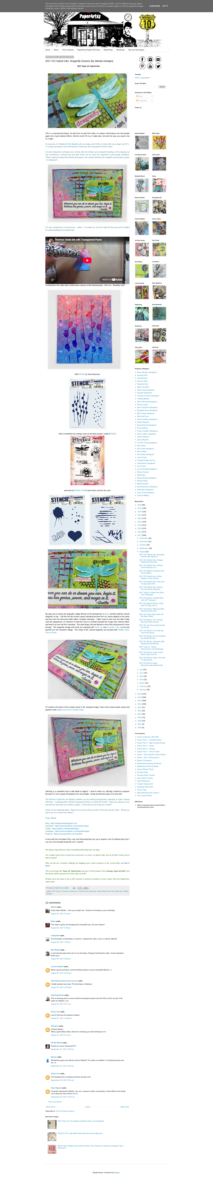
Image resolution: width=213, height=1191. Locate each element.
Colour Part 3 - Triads (145, 746)
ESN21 (112, 434)
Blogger (117, 1173)
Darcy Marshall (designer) (147, 402)
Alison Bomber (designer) (147, 372)
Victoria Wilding (143, 495)
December (144, 538)
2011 (140, 711)
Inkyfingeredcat (57, 995)
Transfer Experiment (145, 784)
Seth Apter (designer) (145, 490)
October (143, 545)
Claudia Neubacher (144, 393)
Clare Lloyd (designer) (145, 390)
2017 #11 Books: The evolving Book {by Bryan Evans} (151, 621)
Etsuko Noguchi (143, 422)
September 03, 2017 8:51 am (62, 1080)
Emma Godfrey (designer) (147, 419)
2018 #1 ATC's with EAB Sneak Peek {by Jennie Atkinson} (80, 1133)
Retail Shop (108, 50)
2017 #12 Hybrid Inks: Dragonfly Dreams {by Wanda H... (151, 556)
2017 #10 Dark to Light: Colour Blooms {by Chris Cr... (151, 653)
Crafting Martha (143, 399)
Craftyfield (55, 936)
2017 (140, 535)
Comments (142, 101)
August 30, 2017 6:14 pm (61, 914)
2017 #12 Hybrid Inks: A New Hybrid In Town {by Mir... (150, 577)
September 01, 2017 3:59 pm (62, 1049)
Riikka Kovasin (142, 484)
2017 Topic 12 (57, 891)
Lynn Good (141, 466)
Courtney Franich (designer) (148, 396)
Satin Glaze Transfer (145, 778)
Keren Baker (142, 451)
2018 (140, 532)
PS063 (84, 490)
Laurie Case (142, 457)
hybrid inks (119, 891)
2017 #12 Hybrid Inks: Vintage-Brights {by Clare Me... (151, 561)
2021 (140, 522)
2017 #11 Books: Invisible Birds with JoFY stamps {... (151, 599)
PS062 (77, 490)
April (142, 679)
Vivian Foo (55, 1074)
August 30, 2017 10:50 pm (61, 987)
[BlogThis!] (80, 888)
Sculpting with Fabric (145, 787)
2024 (140, 512)
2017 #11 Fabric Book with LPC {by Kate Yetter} (151, 615)
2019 (140, 528)
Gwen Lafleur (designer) (146, 434)
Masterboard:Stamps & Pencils (149, 763)
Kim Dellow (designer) (145, 454)
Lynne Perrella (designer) (147, 469)
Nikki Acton (141, 475)
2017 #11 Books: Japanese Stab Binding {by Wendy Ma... (151, 642)
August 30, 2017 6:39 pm (61, 928)
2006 (140, 728)
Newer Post (50, 1107)
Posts (140, 96)
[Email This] (78, 888)
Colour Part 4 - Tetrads (146, 749)
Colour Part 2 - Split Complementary (151, 743)
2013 (140, 704)
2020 (140, 525)
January (143, 690)
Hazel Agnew (56, 1088)
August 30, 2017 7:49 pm (61, 942)
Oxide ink (98, 627)
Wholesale (120, 50)
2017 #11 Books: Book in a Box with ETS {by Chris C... (151, 604)
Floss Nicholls (142, 428)
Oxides (91, 152)
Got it (165, 6)
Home (47, 50)
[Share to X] (83, 888)
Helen (53, 921)
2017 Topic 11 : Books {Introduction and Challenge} (151, 648)
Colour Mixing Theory (145, 769)
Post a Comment (55, 1102)
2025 (140, 508)
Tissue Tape (141, 790)
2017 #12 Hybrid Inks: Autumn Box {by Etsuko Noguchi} (151, 588)
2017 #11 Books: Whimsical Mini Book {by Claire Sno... (151, 610)
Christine (55, 1026)
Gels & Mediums (143, 781)
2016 (140, 694)
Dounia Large (142, 405)
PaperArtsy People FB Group (88, 50)
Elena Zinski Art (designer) (147, 407)
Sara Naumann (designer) (147, 487)
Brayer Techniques (144, 760)
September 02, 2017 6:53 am (62, 1066)
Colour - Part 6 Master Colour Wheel (151, 755)
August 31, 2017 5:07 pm (61, 1035)
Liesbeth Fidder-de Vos (146, 460)
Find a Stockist (68, 50)
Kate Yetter (141, 446)
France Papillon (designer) (147, 431)
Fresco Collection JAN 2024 (148, 737)
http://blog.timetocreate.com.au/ (64, 981)
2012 (140, 707)
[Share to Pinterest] (87, 888)
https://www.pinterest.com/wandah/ (68, 834)
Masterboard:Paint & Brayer (148, 766)
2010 (140, 714)
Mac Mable (55, 950)
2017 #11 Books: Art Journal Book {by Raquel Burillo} (152, 637)
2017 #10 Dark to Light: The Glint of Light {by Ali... (152, 659)
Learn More (154, 6)
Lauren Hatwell (57, 966)
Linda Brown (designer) (146, 463)
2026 (140, 505)
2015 (140, 697)
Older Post (125, 1107)
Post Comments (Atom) (65, 1111)
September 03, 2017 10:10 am (63, 1097)
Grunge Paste (142, 772)
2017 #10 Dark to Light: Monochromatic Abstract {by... (151, 664)
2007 (140, 724)
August (143, 552)
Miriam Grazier (143, 472)
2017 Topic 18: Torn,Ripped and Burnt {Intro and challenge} (81, 1121)
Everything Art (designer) (146, 425)
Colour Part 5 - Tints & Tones (148, 752)
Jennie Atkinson (143, 437)
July (141, 669)
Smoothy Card (113, 627)
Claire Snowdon (143, 387)
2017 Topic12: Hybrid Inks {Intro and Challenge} (151, 593)
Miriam (53, 907)
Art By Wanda (71, 144)
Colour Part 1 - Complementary (149, 740)
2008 (140, 721)
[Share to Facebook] (85, 888)
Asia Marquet (142, 378)
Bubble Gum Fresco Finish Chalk (70, 710)
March (142, 683)
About (56, 50)
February (143, 686)
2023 (140, 515)
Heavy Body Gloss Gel (105, 891)
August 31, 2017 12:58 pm (61, 1018)
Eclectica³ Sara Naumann (87, 891)
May (141, 676)
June (142, 673)
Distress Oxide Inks (79, 147)
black (107, 614)
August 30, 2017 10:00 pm (61, 973)
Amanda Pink (142, 375)
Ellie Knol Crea (143, 416)
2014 (140, 701)
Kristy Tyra (55, 1012)
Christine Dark (142, 384)
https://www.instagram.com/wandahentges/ (72, 831)
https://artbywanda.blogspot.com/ (63, 823)
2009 (140, 717)
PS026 (81, 374)
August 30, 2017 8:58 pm (61, 959)
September (144, 548)
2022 (140, 518)
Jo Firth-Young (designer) (147, 443)
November (144, 541)
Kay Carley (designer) (145, 449)
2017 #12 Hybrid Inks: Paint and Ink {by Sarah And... (151, 583)
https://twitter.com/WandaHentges (65, 828)
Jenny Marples (143, 440)
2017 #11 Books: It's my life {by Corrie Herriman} (151, 632)
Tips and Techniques (136, 50)
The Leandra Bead (144, 796)
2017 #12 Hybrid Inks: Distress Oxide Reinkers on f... (151, 566)
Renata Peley (142, 481)
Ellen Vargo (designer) (145, 413)
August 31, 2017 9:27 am (61, 1004)
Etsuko (54, 1057)
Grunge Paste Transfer (146, 775)
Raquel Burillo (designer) (146, 478)
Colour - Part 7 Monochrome (148, 757)
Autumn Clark (142, 381)
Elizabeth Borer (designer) (147, 410)
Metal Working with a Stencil (148, 793)
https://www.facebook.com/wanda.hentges (72, 826)
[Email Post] (73, 888)
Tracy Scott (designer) (145, 493)
